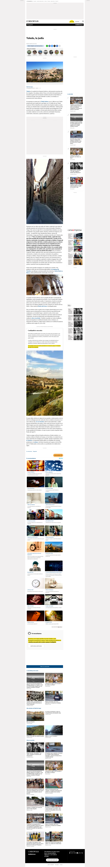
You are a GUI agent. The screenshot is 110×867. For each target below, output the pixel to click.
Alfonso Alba (29, 688)
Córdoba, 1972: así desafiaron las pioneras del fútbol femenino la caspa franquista (34, 703)
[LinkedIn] (57, 46)
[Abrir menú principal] (83, 21)
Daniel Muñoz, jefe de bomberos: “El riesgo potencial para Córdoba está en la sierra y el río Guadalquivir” (70, 324)
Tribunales (48, 1)
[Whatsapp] (47, 46)
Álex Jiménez (72, 188)
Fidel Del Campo (29, 86)
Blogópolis (30, 24)
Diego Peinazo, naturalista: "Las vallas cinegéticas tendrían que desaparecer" (75, 171)
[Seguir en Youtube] (77, 852)
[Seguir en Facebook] (72, 852)
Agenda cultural (53, 1)
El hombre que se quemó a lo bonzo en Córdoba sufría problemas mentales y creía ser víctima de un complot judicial (53, 755)
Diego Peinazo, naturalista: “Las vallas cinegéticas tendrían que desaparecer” (34, 754)
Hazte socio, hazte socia (36, 646)
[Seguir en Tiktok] (79, 852)
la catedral (29, 440)
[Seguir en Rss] (82, 852)
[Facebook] (49, 46)
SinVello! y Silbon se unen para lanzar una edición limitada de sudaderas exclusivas (70, 262)
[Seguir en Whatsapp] (80, 852)
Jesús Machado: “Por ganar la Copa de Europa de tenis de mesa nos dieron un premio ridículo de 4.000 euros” (70, 337)
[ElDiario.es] (79, 24)
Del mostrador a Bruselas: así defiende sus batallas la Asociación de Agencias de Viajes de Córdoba (70, 255)
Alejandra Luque (48, 704)
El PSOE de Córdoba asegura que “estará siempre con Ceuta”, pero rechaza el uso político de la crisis (53, 809)
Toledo (28, 91)
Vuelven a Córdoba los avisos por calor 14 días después (34, 808)
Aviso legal (56, 864)
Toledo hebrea (45, 101)
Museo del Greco (42, 306)
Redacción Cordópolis (30, 794)
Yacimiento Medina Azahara (40, 1)
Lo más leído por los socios (32, 670)
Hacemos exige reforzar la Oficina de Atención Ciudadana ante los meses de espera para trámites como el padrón (35, 791)
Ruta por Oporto (30, 721)
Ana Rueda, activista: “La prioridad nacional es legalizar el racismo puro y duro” (70, 330)
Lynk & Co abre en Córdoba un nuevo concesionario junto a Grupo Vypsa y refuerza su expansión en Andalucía (70, 236)
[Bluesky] (52, 46)
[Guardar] (60, 46)
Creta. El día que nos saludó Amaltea (35, 736)
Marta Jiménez (47, 686)
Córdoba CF (56, 1)
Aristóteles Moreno (30, 705)
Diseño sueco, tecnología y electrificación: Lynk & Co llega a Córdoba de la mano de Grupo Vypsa (70, 249)
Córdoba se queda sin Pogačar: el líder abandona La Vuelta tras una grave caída (76, 186)
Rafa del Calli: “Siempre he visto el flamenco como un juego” (70, 317)
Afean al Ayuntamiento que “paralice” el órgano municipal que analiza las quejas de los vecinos (53, 791)
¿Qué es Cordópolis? (51, 864)
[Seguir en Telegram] (74, 852)
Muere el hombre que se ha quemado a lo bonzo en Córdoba (53, 702)
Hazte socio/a (72, 21)
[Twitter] (55, 46)
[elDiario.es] (34, 854)
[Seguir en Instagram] (75, 852)
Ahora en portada (30, 740)
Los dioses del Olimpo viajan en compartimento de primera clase (53, 712)
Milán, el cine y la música (51, 736)
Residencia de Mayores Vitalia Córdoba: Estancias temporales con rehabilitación (70, 242)
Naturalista (34, 1)
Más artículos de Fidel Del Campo (34, 708)
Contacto (61, 864)
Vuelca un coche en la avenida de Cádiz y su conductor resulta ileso (53, 843)
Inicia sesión (77, 21)
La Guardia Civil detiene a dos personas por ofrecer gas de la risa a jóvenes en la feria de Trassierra (35, 844)
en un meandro (40, 421)
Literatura (45, 1)
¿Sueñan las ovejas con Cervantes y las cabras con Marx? (53, 684)
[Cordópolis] (34, 851)
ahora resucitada (35, 318)
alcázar (36, 442)
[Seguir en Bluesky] (69, 852)
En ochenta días (29, 451)
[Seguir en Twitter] (71, 852)
